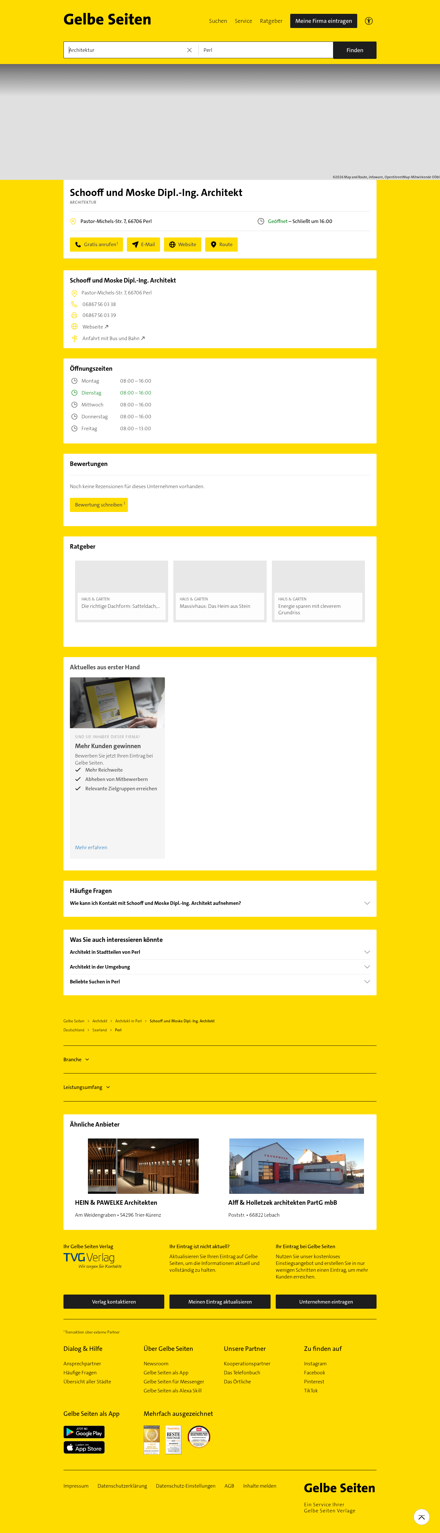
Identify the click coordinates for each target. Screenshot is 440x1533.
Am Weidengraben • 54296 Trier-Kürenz (118, 1208)
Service (243, 21)
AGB (229, 1486)
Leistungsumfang (82, 1087)
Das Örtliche (237, 1382)
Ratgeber (271, 21)
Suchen (218, 21)
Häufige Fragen (80, 1373)
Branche (72, 1059)
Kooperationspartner (247, 1364)
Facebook (314, 1373)
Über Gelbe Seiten (168, 1348)
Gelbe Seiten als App (166, 1373)
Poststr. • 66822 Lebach (282, 1208)
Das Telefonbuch (242, 1373)
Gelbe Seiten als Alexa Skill (173, 1391)
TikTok (311, 1391)
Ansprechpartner (82, 1364)
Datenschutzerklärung (122, 1486)
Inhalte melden (259, 1486)
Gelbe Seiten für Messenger (174, 1382)
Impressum (76, 1486)
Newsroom (156, 1364)
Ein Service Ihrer (330, 1507)
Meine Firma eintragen (323, 21)
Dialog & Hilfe (82, 1348)
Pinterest (314, 1382)
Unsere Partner (245, 1348)
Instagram (315, 1364)
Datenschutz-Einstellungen (185, 1486)
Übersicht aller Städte (87, 1382)
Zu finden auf (323, 1348)
